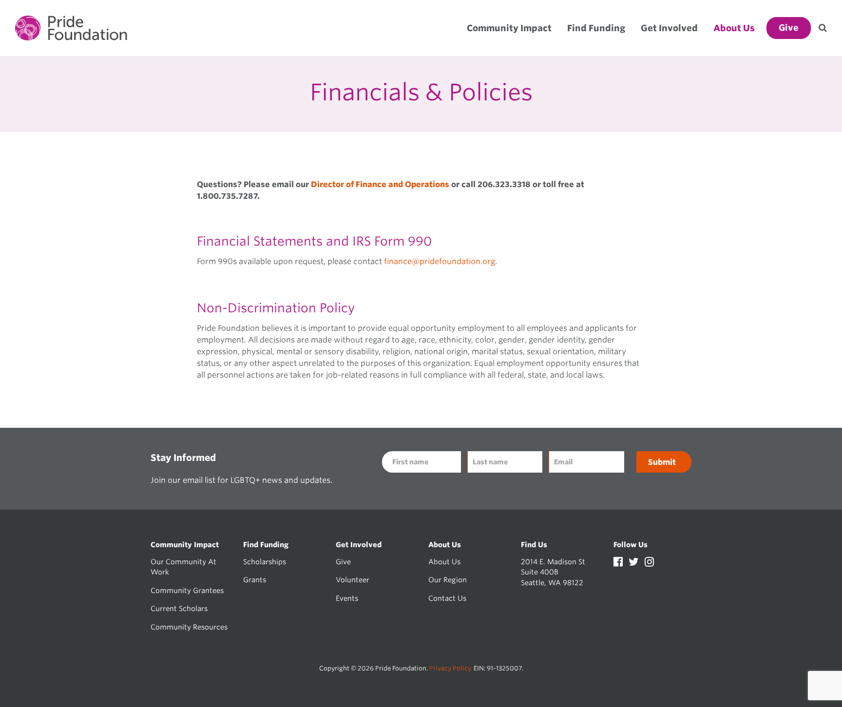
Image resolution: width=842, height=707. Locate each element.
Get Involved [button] (669, 28)
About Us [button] (734, 28)
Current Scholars (179, 608)
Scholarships (264, 561)
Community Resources (189, 627)
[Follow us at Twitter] (635, 563)
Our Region (447, 579)
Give (343, 561)
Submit (662, 462)
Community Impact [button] (509, 28)
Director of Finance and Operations (380, 184)
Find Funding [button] (596, 28)
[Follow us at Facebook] (619, 563)
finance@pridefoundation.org (439, 261)
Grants (254, 579)
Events (347, 598)
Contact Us (447, 598)
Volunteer (352, 579)
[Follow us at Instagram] (649, 563)
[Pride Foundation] (71, 28)
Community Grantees (187, 590)
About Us (444, 561)
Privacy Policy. (450, 668)
